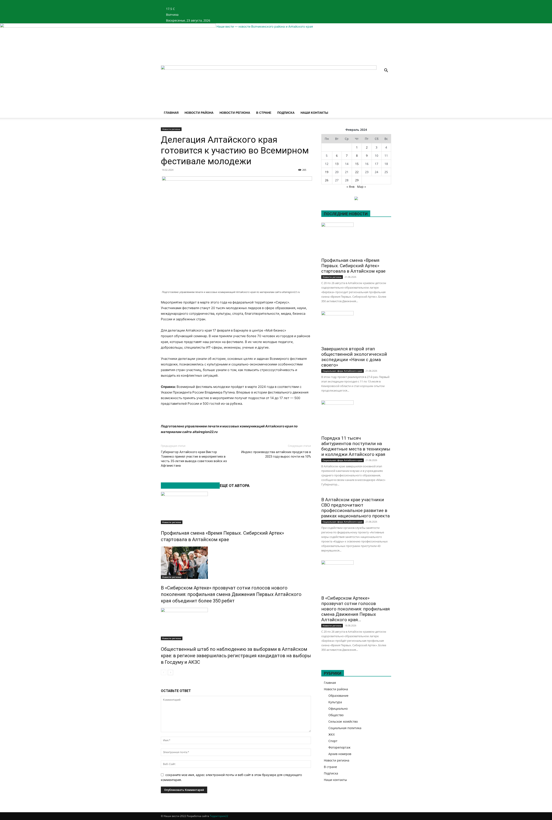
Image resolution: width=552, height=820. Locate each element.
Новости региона (235, 112)
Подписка (286, 112)
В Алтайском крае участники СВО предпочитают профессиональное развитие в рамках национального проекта (355, 507)
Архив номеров (339, 754)
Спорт (332, 741)
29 (357, 180)
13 (337, 164)
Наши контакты (314, 112)
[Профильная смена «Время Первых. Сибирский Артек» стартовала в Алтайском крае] (236, 508)
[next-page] (170, 672)
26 (326, 180)
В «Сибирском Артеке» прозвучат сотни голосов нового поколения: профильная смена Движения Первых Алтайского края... (355, 609)
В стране (263, 112)
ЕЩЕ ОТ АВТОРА (234, 485)
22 (357, 172)
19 (326, 172)
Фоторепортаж (339, 747)
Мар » (361, 187)
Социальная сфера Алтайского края (342, 370)
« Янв (350, 187)
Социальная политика (344, 728)
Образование (338, 696)
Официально (338, 708)
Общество (335, 715)
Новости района (199, 112)
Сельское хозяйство (343, 721)
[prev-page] (163, 672)
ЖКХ (331, 734)
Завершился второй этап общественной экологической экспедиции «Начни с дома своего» (354, 357)
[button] (386, 71)
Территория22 (219, 816)
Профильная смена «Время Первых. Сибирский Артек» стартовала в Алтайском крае (353, 266)
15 (357, 164)
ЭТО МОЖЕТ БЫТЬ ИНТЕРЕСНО (190, 485)
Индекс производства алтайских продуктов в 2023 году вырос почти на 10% (276, 454)
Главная (171, 112)
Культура (335, 702)
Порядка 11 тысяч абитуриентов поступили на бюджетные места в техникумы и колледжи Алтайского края (355, 446)
